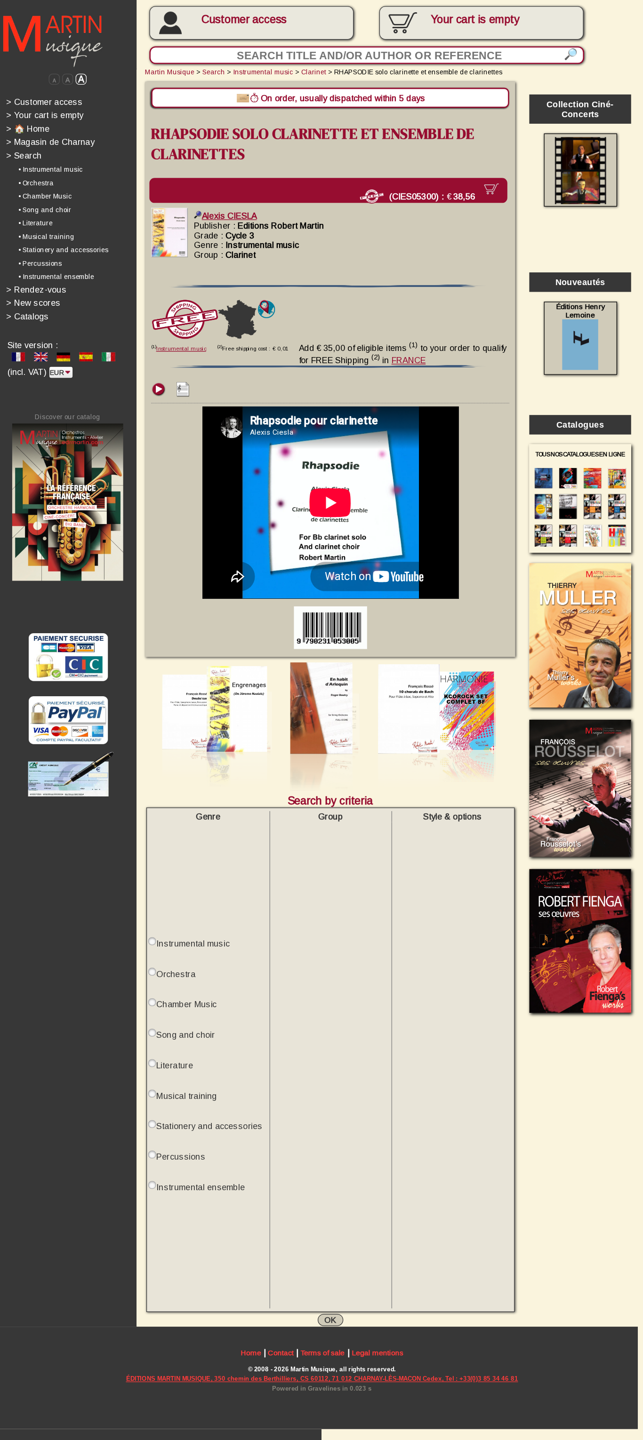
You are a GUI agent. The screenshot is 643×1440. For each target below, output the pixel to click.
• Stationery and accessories (63, 250)
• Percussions (40, 263)
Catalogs (27, 316)
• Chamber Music (45, 196)
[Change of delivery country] (266, 309)
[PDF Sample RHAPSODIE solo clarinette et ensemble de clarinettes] (183, 393)
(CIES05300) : (430, 196)
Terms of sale (322, 1353)
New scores (33, 303)
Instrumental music (263, 72)
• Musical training (46, 236)
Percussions (180, 1157)
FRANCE (409, 360)
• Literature (35, 223)
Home (251, 1353)
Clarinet (313, 72)
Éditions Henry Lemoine (580, 310)
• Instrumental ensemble (56, 276)
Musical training (186, 1095)
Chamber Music (186, 1004)
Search (23, 155)
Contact (280, 1353)
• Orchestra (36, 183)
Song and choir (185, 1035)
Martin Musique (169, 72)
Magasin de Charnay (50, 142)
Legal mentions (377, 1353)
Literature (174, 1065)
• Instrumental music (50, 169)
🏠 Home (27, 129)
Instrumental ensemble (200, 1187)
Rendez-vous (36, 289)
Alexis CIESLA (229, 216)
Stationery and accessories (209, 1126)
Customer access (244, 19)
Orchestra (175, 974)
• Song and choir (45, 210)
